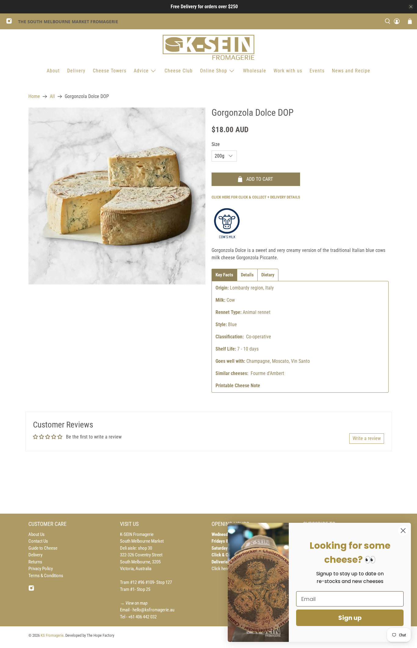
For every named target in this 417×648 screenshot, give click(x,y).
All (52, 96)
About (53, 71)
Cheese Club (179, 71)
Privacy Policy (40, 568)
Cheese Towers (109, 71)
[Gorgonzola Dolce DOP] (116, 196)
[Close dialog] (403, 530)
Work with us (288, 71)
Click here (221, 568)
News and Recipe (351, 71)
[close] (411, 7)
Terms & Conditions (45, 575)
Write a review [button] (367, 438)
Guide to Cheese (42, 548)
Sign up (350, 617)
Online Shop (213, 71)
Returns (35, 562)
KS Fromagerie (52, 635)
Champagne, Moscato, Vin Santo (278, 361)
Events (317, 71)
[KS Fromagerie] (208, 47)
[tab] (224, 275)
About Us (36, 534)
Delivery (76, 71)
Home (34, 96)
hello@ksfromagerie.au (153, 610)
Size (216, 144)
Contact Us (38, 541)
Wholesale (254, 71)
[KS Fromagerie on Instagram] (10, 22)
